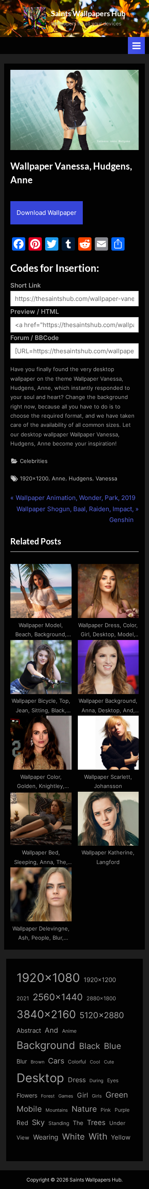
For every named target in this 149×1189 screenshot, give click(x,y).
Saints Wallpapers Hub (88, 13)
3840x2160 (46, 1014)
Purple (122, 1110)
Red (22, 1123)
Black (89, 1046)
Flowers (27, 1095)
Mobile (29, 1109)
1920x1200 (34, 478)
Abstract (29, 1030)
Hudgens (80, 478)
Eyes (112, 1080)
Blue (112, 1046)
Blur (22, 1061)
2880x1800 (101, 998)
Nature (84, 1109)
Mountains (57, 1110)
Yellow (120, 1137)
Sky (38, 1122)
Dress (77, 1080)
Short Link (25, 285)
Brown (37, 1062)
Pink (106, 1110)
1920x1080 (48, 977)
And (51, 1030)
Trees (96, 1122)
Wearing (45, 1137)
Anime (69, 1031)
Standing (58, 1123)
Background (46, 1045)
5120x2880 (101, 1015)
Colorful (77, 1062)
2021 (23, 998)
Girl (82, 1095)
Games (65, 1096)
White (73, 1136)
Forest (48, 1096)
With (98, 1136)
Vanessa (106, 478)
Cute (109, 1062)
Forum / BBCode (34, 338)
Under (117, 1123)
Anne (58, 478)
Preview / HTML (34, 311)
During (96, 1080)
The (78, 1122)
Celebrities (34, 461)
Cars (56, 1060)
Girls (97, 1096)
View (23, 1138)
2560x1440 (58, 996)
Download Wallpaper (47, 213)
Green (117, 1095)
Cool (95, 1062)
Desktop (40, 1078)
